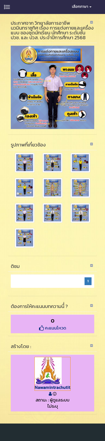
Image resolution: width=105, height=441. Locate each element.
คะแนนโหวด (55, 328)
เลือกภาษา (80, 6)
